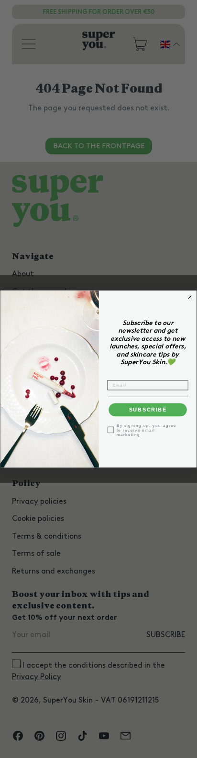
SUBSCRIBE (148, 410)
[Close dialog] (190, 297)
